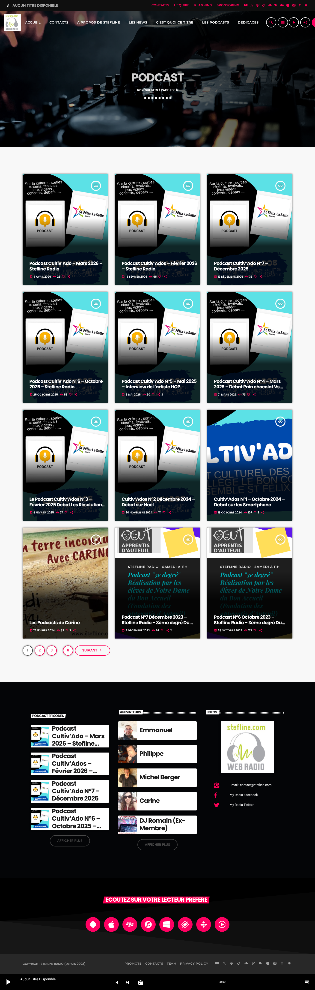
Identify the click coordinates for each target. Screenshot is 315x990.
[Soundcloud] (270, 5)
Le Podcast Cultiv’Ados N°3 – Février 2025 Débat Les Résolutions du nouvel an (67, 504)
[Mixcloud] (282, 5)
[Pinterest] (276, 5)
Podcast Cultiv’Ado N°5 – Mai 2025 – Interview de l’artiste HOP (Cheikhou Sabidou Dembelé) (159, 387)
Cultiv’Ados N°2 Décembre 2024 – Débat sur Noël (158, 502)
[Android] (306, 5)
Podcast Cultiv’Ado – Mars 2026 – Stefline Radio (66, 266)
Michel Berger (160, 777)
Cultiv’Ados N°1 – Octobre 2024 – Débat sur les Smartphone (249, 502)
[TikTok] (264, 5)
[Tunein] (258, 5)
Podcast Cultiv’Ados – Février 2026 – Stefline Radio (159, 266)
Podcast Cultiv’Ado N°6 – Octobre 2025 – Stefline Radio (66, 384)
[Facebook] (300, 5)
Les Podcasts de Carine (55, 622)
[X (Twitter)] (252, 5)
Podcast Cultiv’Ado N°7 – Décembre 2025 (241, 266)
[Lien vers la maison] (12, 22)
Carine (150, 801)
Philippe (151, 754)
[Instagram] (294, 5)
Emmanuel (156, 730)
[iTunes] (288, 5)
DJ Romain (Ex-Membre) (162, 824)
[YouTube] (246, 5)
